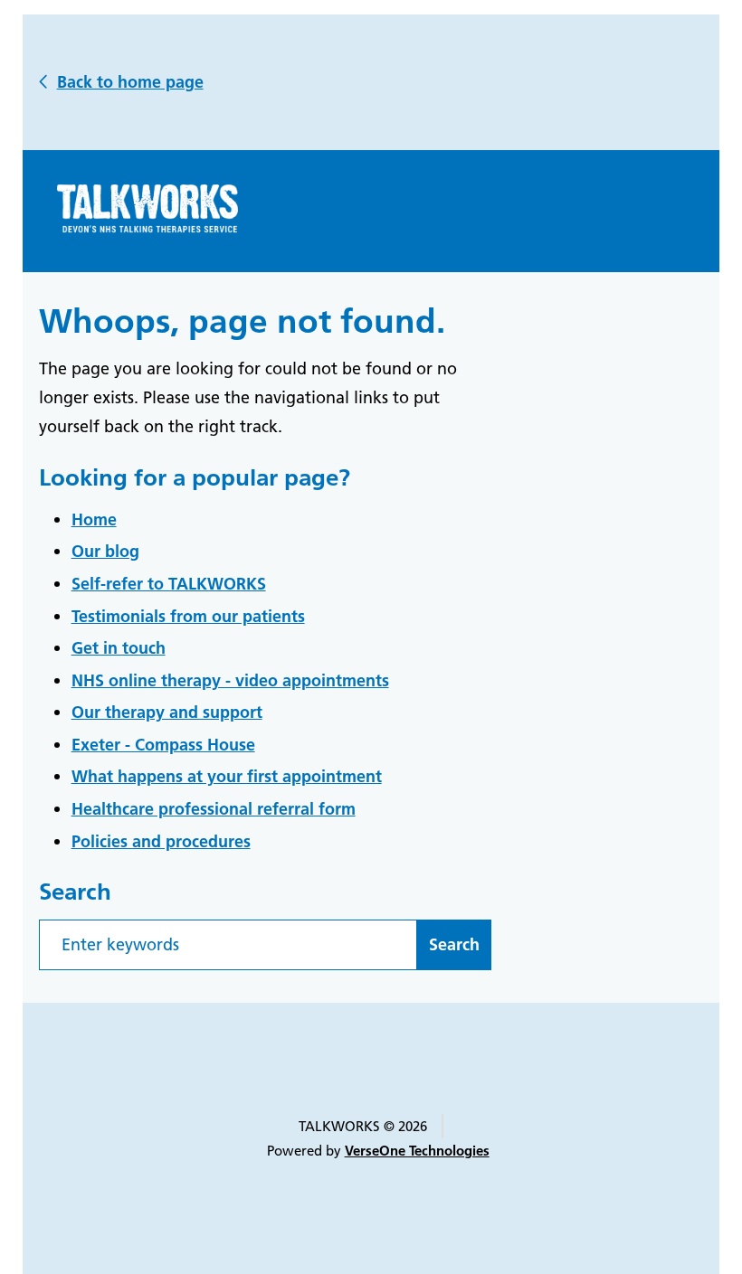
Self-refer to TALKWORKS (168, 583)
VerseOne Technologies (417, 1150)
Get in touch (118, 647)
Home (94, 519)
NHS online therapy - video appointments (230, 680)
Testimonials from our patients (188, 616)
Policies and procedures (161, 841)
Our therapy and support (166, 712)
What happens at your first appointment (226, 776)
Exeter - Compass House (163, 744)
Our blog (105, 551)
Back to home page (130, 81)
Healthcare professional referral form (213, 808)
